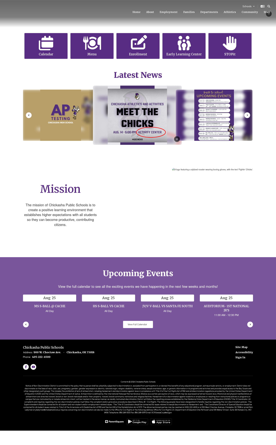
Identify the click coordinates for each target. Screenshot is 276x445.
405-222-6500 (41, 357)
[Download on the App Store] (161, 421)
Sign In (240, 357)
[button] (249, 6)
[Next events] (250, 324)
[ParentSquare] (114, 421)
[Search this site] (268, 6)
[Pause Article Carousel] (177, 139)
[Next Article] (247, 115)
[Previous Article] (29, 115)
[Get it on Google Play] (137, 421)
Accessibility (244, 352)
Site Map (241, 347)
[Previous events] (26, 324)
